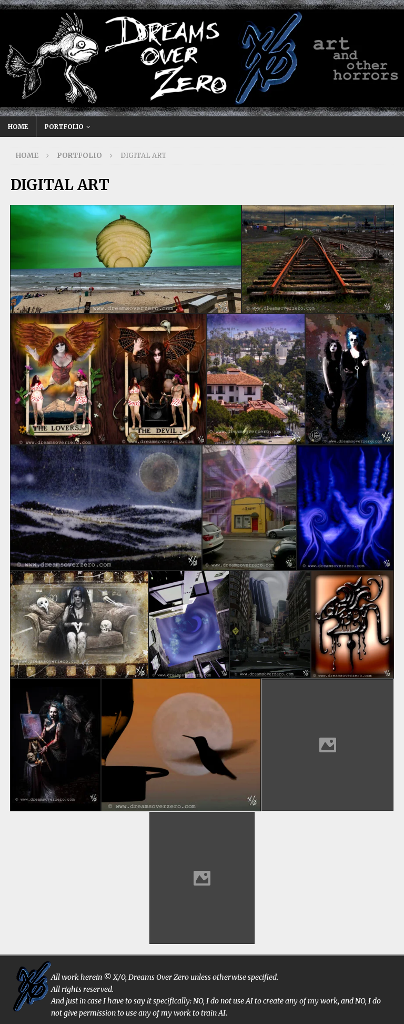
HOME (18, 127)
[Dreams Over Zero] (202, 110)
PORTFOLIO (64, 127)
